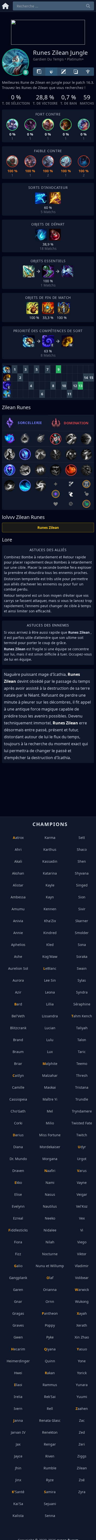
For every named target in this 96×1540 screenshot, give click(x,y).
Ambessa (18, 897)
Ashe (18, 956)
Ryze (50, 1480)
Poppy (50, 1325)
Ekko (18, 1182)
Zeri (82, 1444)
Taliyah (82, 1028)
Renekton (50, 1432)
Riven (49, 1456)
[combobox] (53, 5)
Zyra (81, 1491)
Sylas (82, 980)
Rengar (50, 1444)
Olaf (50, 1277)
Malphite (50, 1063)
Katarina (50, 873)
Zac (82, 1420)
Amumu (18, 909)
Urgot (81, 1158)
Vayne (82, 1182)
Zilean (82, 1468)
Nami (50, 1182)
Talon (81, 1039)
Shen (82, 861)
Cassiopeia (18, 1099)
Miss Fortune (50, 1135)
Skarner (81, 920)
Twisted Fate (81, 1123)
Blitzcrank (18, 1028)
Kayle (50, 885)
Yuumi (82, 1396)
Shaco (82, 849)
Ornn (50, 1301)
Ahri (18, 849)
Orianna (50, 1289)
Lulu (49, 1039)
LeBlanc (49, 968)
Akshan (18, 873)
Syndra (82, 992)
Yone (82, 1361)
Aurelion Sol (18, 968)
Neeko (50, 1218)
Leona (50, 992)
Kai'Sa (18, 1503)
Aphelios (18, 944)
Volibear (82, 1277)
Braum (18, 1051)
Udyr (82, 1146)
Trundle (81, 1099)
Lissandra (50, 1016)
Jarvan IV (18, 1432)
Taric (82, 1051)
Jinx (18, 1480)
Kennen (50, 909)
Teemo (81, 1063)
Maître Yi (50, 1099)
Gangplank (18, 1277)
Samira (50, 1491)
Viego (81, 1242)
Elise (18, 1194)
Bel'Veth (18, 1016)
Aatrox (18, 837)
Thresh (82, 1075)
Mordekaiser (50, 1146)
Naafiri (49, 1170)
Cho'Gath (18, 1111)
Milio (50, 1123)
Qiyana (50, 1349)
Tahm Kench (81, 1016)
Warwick (82, 1289)
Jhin (18, 1468)
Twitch (81, 1135)
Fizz (18, 1254)
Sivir (81, 909)
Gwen (18, 1337)
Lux (50, 1051)
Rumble (50, 1468)
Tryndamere (82, 1111)
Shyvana (82, 873)
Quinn (50, 1361)
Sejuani (50, 1503)
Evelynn (18, 1206)
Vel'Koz (82, 1206)
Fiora (18, 1242)
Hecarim (18, 1349)
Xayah (82, 1313)
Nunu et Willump (50, 1265)
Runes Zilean (48, 527)
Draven (18, 1170)
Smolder (82, 932)
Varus (82, 1170)
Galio (18, 1265)
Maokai (50, 1087)
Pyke (50, 1337)
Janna (18, 1420)
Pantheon (50, 1313)
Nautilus (50, 1206)
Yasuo (82, 1349)
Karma (50, 837)
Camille (18, 1087)
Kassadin (49, 861)
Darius (18, 1135)
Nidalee (50, 1230)
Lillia (50, 1004)
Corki (18, 1123)
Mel (50, 1111)
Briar (18, 1063)
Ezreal (18, 1218)
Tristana (81, 1087)
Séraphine (81, 1004)
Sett (82, 837)
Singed (82, 885)
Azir (18, 992)
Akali (18, 861)
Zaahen (82, 1408)
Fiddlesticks (18, 1230)
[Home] (5, 5)
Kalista (18, 1515)
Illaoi (18, 1384)
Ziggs (81, 1456)
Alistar (18, 885)
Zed (82, 1432)
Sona (82, 944)
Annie (18, 932)
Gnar (18, 1301)
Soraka (81, 956)
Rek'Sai (50, 1396)
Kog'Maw (49, 956)
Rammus (50, 1384)
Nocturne (50, 1254)
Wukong (82, 1301)
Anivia (18, 920)
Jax (18, 1444)
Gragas (18, 1313)
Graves (18, 1325)
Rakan (50, 1372)
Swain (82, 968)
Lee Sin (50, 980)
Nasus (50, 1194)
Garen (18, 1289)
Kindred (50, 932)
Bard (18, 1004)
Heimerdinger (18, 1361)
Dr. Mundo (18, 1158)
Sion (81, 897)
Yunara (82, 1384)
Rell (50, 1408)
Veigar (82, 1194)
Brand (18, 1039)
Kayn (50, 897)
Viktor (81, 1254)
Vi (81, 1230)
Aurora (18, 980)
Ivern (18, 1408)
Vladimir (82, 1265)
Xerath (81, 1325)
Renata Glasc (50, 1420)
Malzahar (50, 1075)
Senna (50, 1515)
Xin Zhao (82, 1337)
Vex (82, 1218)
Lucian (50, 1028)
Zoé (82, 1480)
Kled (50, 944)
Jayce (18, 1456)
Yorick (82, 1372)
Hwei (18, 1372)
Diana (18, 1146)
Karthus (49, 849)
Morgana (49, 1158)
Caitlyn (18, 1075)
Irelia (18, 1396)
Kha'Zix (50, 920)
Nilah (50, 1242)
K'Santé (18, 1491)
